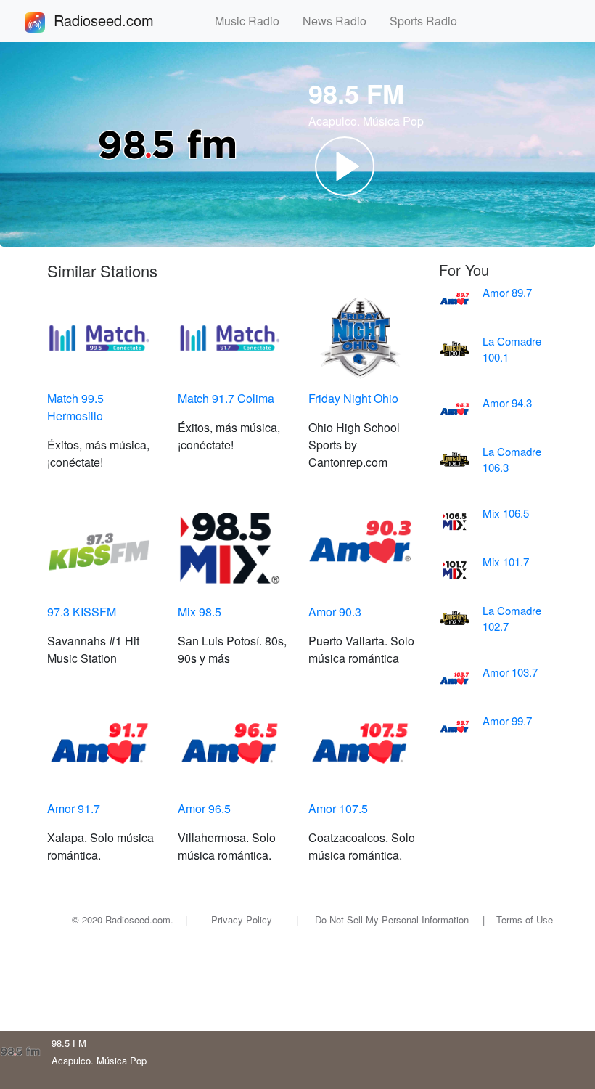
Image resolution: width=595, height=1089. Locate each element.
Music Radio (253, 20)
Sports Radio (429, 20)
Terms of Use (524, 919)
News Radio (340, 20)
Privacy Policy (241, 919)
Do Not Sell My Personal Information (392, 919)
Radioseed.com (121, 19)
